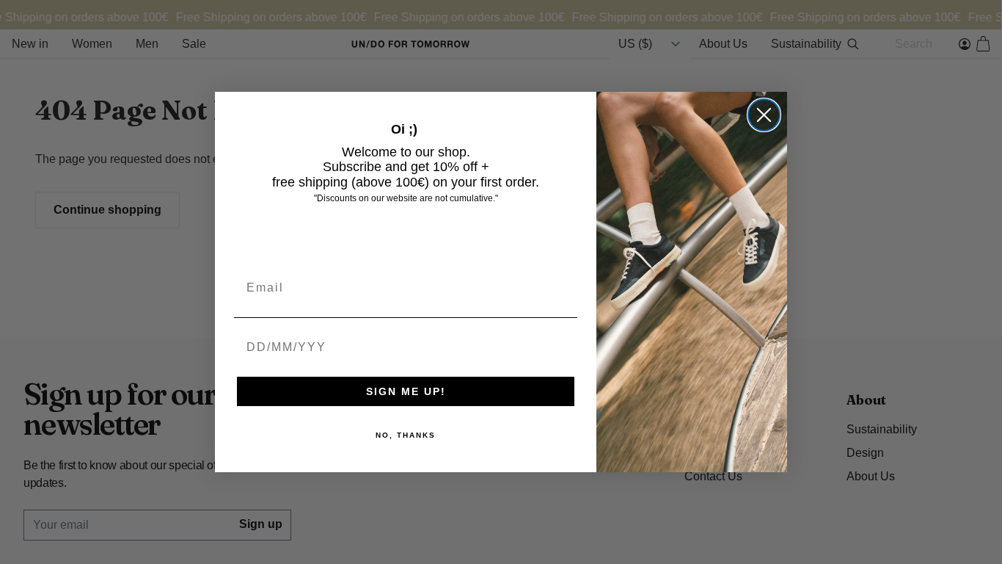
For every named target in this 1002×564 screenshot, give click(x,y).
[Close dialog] (764, 115)
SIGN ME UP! (406, 391)
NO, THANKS (406, 435)
